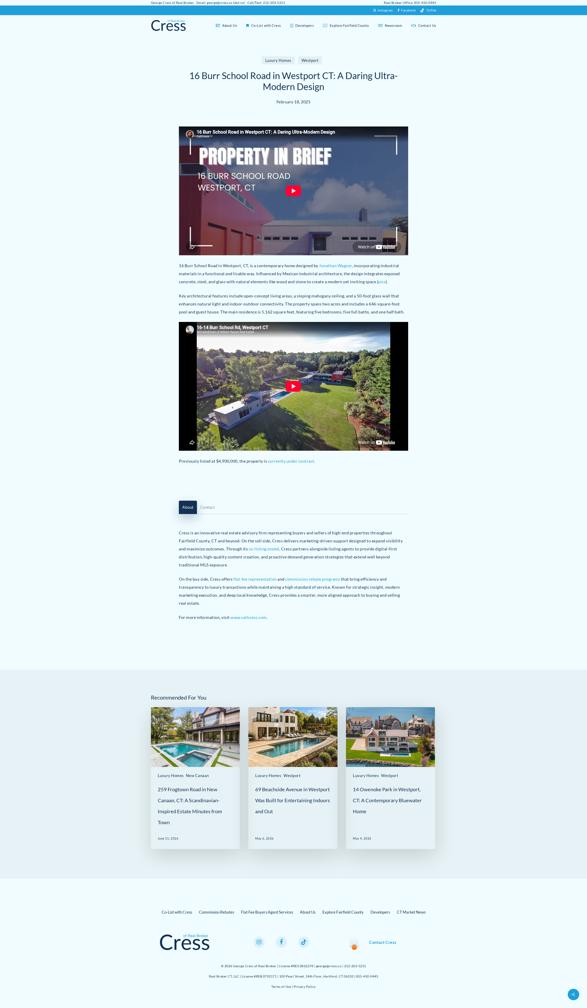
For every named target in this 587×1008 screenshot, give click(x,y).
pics (382, 281)
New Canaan (197, 775)
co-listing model (264, 548)
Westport (310, 60)
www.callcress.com (248, 617)
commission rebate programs (312, 579)
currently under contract (291, 461)
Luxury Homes (278, 60)
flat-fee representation (255, 579)
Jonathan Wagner (335, 265)
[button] (188, 507)
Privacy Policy (305, 987)
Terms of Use (281, 987)
